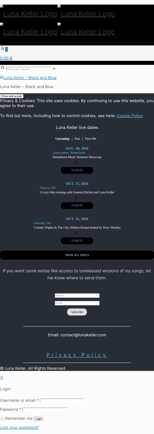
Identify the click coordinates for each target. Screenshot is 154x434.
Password (10, 409)
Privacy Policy (77, 355)
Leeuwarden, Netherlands (69, 152)
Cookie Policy (130, 115)
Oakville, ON (42, 223)
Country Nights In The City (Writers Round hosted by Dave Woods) (77, 227)
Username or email (19, 400)
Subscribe (77, 311)
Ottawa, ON (48, 188)
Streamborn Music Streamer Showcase (77, 157)
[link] (54, 68)
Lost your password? (19, 427)
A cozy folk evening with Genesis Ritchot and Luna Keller (77, 192)
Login (38, 418)
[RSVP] (77, 162)
